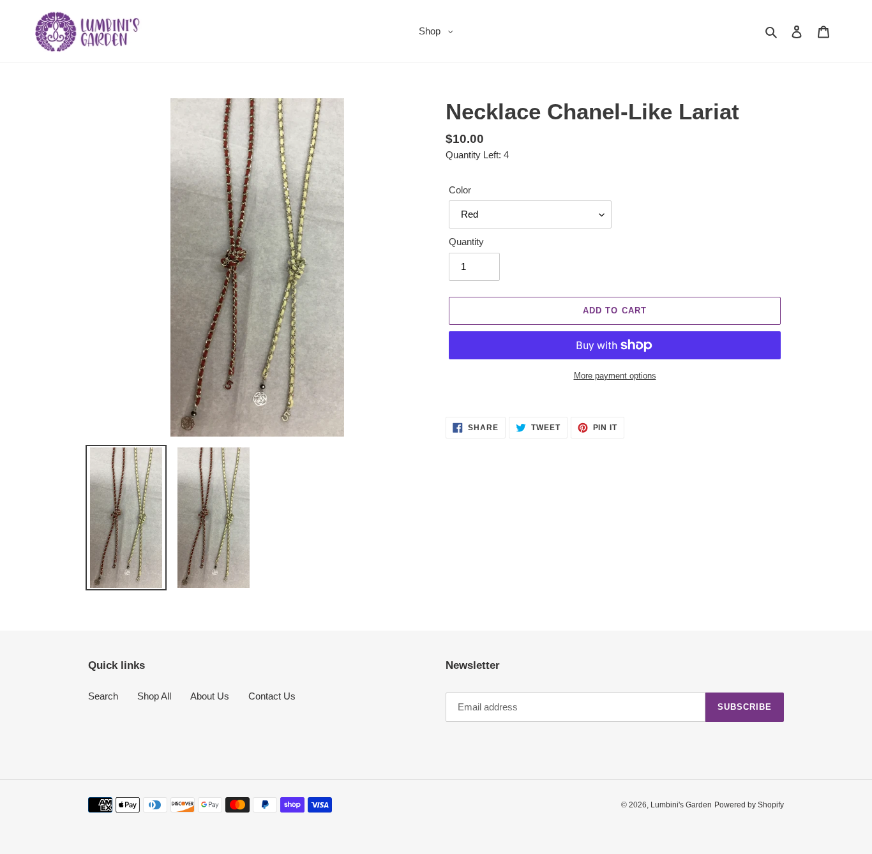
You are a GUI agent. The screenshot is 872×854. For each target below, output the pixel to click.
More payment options (615, 375)
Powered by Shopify (749, 804)
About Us (209, 696)
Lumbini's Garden (681, 804)
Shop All (154, 696)
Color (460, 189)
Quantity (466, 241)
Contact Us (272, 696)
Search (103, 696)
